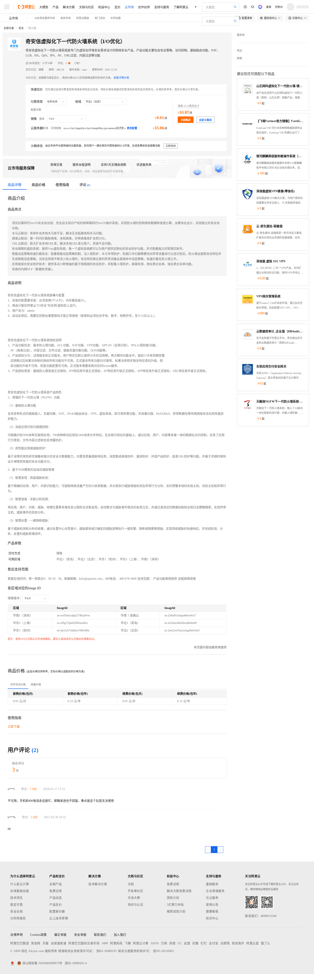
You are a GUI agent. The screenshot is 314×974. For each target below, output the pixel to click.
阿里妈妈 (116, 943)
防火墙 (32, 28)
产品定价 (55, 904)
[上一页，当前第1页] (208, 849)
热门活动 (100, 18)
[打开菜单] (7, 7)
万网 (164, 943)
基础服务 (212, 884)
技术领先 (16, 897)
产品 (56, 7)
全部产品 (55, 884)
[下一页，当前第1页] (220, 849)
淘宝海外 (238, 943)
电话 (239, 50)
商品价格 (38, 185)
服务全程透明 (82, 164)
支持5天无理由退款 (113, 164)
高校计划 (173, 897)
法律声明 (16, 934)
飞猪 (128, 943)
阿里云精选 (82, 18)
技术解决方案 (97, 884)
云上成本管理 (58, 918)
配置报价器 (57, 911)
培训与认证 (135, 904)
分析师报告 (18, 918)
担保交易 (56, 164)
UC (180, 943)
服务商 (241, 35)
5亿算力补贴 (175, 904)
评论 (84, 185)
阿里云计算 (140, 943)
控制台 (279, 7)
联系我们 (100, 934)
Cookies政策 (38, 934)
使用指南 (62, 185)
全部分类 (9, 28)
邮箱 (239, 58)
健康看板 (212, 911)
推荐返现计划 (176, 911)
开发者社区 (135, 891)
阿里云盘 (252, 943)
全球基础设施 (19, 891)
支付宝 (213, 943)
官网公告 (212, 904)
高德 (172, 943)
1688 (104, 943)
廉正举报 (60, 934)
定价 (117, 7)
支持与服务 (161, 7)
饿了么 (265, 943)
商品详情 (14, 185)
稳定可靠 (16, 904)
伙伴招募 (115, 18)
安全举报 (80, 934)
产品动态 (55, 897)
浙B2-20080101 (106, 951)
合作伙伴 (144, 7)
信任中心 (212, 918)
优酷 (195, 943)
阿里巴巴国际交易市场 (83, 943)
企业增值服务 (215, 891)
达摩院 (225, 943)
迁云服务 (212, 897)
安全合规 (16, 911)
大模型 (43, 7)
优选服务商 (143, 164)
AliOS (155, 943)
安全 (21, 28)
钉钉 (204, 943)
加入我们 (120, 934)
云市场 (129, 7)
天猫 (46, 943)
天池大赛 (134, 897)
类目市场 (65, 18)
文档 (131, 884)
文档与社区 (86, 7)
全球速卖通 (58, 943)
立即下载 (14, 726)
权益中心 (104, 7)
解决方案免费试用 (179, 891)
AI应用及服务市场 (45, 18)
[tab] (18, 684)
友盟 (187, 943)
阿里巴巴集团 (19, 943)
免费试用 (55, 891)
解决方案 (69, 7)
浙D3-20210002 (163, 951)
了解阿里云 (180, 7)
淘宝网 (35, 943)
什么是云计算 (19, 884)
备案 (268, 7)
